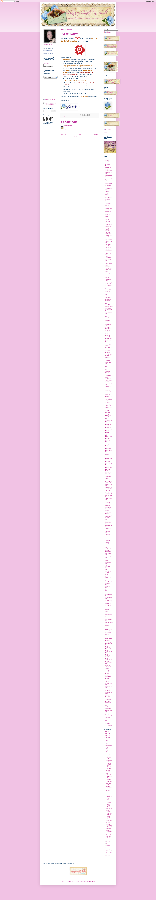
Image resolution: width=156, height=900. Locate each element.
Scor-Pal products (107, 551)
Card (106, 221)
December (108, 739)
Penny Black (107, 505)
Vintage (106, 690)
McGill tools (107, 436)
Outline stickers (108, 484)
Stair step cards (108, 594)
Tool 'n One (107, 666)
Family (106, 333)
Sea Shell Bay (109, 808)
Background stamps (107, 194)
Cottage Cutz (108, 253)
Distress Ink (107, 289)
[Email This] (83, 115)
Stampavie (107, 600)
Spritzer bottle (108, 589)
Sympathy (107, 632)
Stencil (106, 609)
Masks (106, 432)
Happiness (108, 828)
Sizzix (106, 567)
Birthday (106, 196)
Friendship (107, 355)
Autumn (106, 187)
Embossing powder (107, 328)
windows (107, 717)
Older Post (96, 134)
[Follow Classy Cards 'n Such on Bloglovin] (50, 78)
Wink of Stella (108, 719)
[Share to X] (86, 115)
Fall (105, 331)
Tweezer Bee (108, 680)
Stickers (106, 611)
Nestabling (107, 476)
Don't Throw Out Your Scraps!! (108, 838)
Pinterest (66, 116)
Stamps (106, 603)
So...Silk (106, 574)
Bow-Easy (107, 211)
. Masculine (107, 159)
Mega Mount (107, 438)
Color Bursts (107, 249)
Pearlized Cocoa (108, 495)
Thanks (106, 640)
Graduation (107, 375)
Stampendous (108, 602)
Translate (109, 32)
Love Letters (107, 420)
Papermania (107, 493)
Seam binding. (108, 556)
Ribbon (106, 534)
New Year (107, 479)
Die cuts (106, 283)
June (107, 843)
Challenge (107, 228)
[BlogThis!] (85, 115)
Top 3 (106, 670)
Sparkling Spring (108, 579)
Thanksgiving (108, 642)
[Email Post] (81, 114)
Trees (106, 671)
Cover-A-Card (108, 259)
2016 (106, 731)
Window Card (108, 715)
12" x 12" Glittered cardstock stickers (107, 162)
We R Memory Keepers (108, 702)
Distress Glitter (108, 287)
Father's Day (107, 335)
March (107, 849)
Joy (105, 400)
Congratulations (108, 250)
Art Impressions (108, 180)
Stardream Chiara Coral (107, 607)
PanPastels (107, 488)
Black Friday (107, 197)
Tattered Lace (108, 638)
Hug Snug (107, 386)
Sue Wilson (107, 618)
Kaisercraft (107, 407)
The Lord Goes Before (108, 805)
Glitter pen (107, 369)
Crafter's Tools (108, 263)
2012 (106, 855)
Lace (106, 410)
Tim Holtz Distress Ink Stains (107, 655)
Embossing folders (107, 318)
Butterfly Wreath (108, 771)
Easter (106, 304)
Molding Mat (107, 463)
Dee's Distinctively (107, 275)
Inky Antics (107, 396)
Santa (106, 547)
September (108, 747)
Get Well (107, 359)
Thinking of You (108, 643)
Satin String (107, 548)
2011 (106, 857)
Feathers (107, 336)
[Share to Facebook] (88, 115)
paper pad (107, 492)
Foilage (106, 350)
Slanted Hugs (109, 820)
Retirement (107, 530)
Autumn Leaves (108, 811)
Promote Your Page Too (48, 53)
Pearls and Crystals (107, 503)
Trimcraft (107, 676)
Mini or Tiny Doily (108, 456)
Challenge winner (107, 230)
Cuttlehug (107, 269)
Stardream (107, 605)
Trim (106, 675)
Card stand (107, 223)
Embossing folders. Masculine (107, 322)
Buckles (106, 214)
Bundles (106, 216)
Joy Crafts (107, 404)
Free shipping (108, 354)
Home (80, 134)
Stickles (106, 613)
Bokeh (106, 207)
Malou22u (66, 125)
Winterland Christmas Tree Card (109, 825)
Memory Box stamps (107, 443)
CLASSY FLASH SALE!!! (108, 792)
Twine (106, 681)
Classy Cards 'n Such (47, 50)
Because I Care (108, 752)
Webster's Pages (108, 704)
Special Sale (107, 581)
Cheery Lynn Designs (107, 233)
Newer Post (63, 134)
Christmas (107, 235)
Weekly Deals (108, 708)
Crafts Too (107, 268)
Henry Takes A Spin (109, 799)
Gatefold (107, 357)
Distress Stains (108, 293)
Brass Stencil (108, 213)
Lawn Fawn (107, 412)
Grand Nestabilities (107, 378)
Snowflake (107, 572)
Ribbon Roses (108, 536)
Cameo (106, 219)
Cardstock (107, 226)
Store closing (108, 614)
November (108, 742)
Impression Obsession (107, 388)
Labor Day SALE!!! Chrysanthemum (109, 756)
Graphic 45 (107, 380)
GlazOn (106, 360)
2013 (106, 737)
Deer (106, 277)
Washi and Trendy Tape (107, 696)
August (108, 750)
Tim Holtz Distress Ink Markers (107, 647)
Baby (106, 191)
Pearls (106, 501)
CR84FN (107, 262)
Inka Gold (107, 394)
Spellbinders (107, 583)
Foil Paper (107, 349)
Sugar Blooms (108, 622)
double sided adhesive (108, 300)
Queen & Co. (107, 521)
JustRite (106, 405)
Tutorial (106, 678)
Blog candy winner (107, 201)
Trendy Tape (107, 673)
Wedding (107, 706)
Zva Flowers (107, 725)
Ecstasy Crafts (108, 306)
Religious (107, 528)
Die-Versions (107, 285)
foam (106, 345)
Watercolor (107, 699)
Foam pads (107, 347)
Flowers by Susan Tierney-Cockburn (108, 343)
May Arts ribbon (108, 434)
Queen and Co (108, 522)
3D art (106, 165)
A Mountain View (108, 784)
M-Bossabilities (108, 421)
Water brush (107, 697)
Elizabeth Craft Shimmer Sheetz (108, 309)
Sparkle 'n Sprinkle (107, 577)
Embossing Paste (109, 324)
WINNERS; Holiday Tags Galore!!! (108, 765)
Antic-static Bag (108, 178)
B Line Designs (108, 188)
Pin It (80, 106)
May (107, 845)
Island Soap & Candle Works (108, 398)
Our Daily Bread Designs (108, 482)
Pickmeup (107, 507)
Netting (106, 478)
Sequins (106, 559)
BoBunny (107, 205)
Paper (106, 490)
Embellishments (108, 315)
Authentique (107, 185)
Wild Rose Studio (108, 710)
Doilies (106, 296)
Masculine (107, 430)
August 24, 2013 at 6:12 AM (70, 129)
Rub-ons (107, 540)
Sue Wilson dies (108, 619)
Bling (106, 199)
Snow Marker (108, 571)
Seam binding (108, 553)
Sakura (106, 543)
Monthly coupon (108, 464)
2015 (106, 733)
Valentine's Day (108, 686)
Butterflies (107, 218)
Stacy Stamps (108, 591)
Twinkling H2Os (108, 683)
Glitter (106, 368)
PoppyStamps (108, 515)
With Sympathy (109, 774)
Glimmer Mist (108, 362)
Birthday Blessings (109, 795)
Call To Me (108, 768)
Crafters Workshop (107, 266)
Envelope (107, 330)
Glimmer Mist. (108, 365)
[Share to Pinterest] (89, 115)
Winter (106, 723)
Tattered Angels (108, 635)
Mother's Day (108, 467)
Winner (106, 722)
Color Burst (107, 247)
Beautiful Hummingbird (109, 788)
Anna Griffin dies (108, 172)
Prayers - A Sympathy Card (109, 832)
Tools (106, 668)
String (106, 616)
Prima (106, 519)
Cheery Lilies (109, 834)
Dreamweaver (108, 302)
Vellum (106, 689)
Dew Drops (107, 282)
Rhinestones (107, 531)
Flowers (106, 340)
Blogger (93, 881)
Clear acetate (108, 239)
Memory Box (107, 440)
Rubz (106, 542)
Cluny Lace (107, 244)
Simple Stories (108, 562)
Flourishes (107, 338)
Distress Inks (107, 291)
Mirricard (107, 461)
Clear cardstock (108, 241)
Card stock (107, 224)
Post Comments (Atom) (72, 136)
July (107, 841)
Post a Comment (66, 131)
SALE (106, 545)
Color (106, 245)
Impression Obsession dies (108, 391)
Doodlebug (107, 297)
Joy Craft (107, 402)
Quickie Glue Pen (109, 525)
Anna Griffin (107, 170)
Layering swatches (107, 415)
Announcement (108, 175)
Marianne (107, 427)
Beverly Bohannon (69, 114)
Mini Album (107, 448)
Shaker (106, 560)
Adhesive (107, 167)
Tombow (107, 665)
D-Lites (106, 271)
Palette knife (107, 487)
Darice (106, 273)
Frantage (107, 352)
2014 (106, 735)
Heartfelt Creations (107, 382)
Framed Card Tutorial (109, 814)
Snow (106, 569)
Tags (106, 634)
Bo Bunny (107, 203)
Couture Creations (107, 257)
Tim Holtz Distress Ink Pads (108, 651)
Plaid (106, 510)
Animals (106, 169)
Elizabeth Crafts (108, 312)
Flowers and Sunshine (108, 802)
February (108, 850)
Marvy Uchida (108, 429)
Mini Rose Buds (108, 458)
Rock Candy (107, 539)
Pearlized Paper (108, 498)
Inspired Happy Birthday (108, 817)
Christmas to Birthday (109, 777)
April (107, 847)
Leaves (106, 416)
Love (106, 418)
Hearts (106, 384)
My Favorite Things (107, 470)
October (108, 745)
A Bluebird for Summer (109, 761)
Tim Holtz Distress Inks (107, 659)
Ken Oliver (107, 409)
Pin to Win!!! (108, 822)
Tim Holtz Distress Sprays (108, 662)
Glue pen (107, 374)
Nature (106, 475)
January (108, 852)
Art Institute (107, 183)
